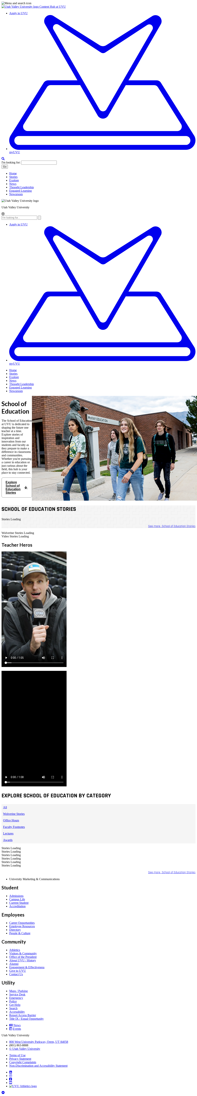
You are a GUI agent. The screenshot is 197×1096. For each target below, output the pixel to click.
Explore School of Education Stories (13, 487)
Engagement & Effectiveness (26, 967)
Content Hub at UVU (52, 6)
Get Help (14, 1004)
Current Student (18, 902)
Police (13, 1001)
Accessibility (17, 1011)
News (12, 183)
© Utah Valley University (24, 1048)
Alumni (13, 963)
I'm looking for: (11, 162)
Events (17, 1028)
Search (13, 1008)
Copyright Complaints (22, 1062)
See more (171, 526)
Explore (14, 180)
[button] (98, 3)
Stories (13, 176)
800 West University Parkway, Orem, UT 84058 (38, 1041)
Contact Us (16, 974)
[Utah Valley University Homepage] (20, 6)
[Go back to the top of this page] (3, 1092)
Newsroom (16, 194)
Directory (15, 929)
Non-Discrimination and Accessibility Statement (38, 1065)
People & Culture (19, 933)
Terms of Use (17, 1055)
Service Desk (17, 994)
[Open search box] (3, 158)
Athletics (14, 950)
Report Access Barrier (22, 1015)
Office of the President (23, 957)
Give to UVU (17, 970)
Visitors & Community (23, 953)
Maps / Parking (18, 991)
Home (13, 173)
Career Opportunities (22, 922)
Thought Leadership (21, 187)
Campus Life (17, 899)
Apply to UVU (18, 13)
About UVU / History (22, 960)
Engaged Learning (20, 190)
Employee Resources (22, 926)
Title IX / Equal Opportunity (26, 1018)
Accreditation (17, 906)
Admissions (16, 895)
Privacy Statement (20, 1058)
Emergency (16, 998)
